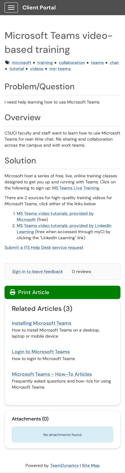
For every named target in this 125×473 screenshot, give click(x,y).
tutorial (16, 68)
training (45, 62)
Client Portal (39, 7)
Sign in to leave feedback (37, 271)
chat (114, 62)
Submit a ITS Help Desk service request (44, 247)
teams (97, 62)
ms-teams (60, 68)
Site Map (91, 465)
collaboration (72, 62)
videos (36, 68)
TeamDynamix (64, 465)
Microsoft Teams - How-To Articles (52, 374)
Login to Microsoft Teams (41, 352)
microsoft (21, 62)
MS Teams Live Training (75, 188)
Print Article (33, 292)
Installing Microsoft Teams (41, 323)
